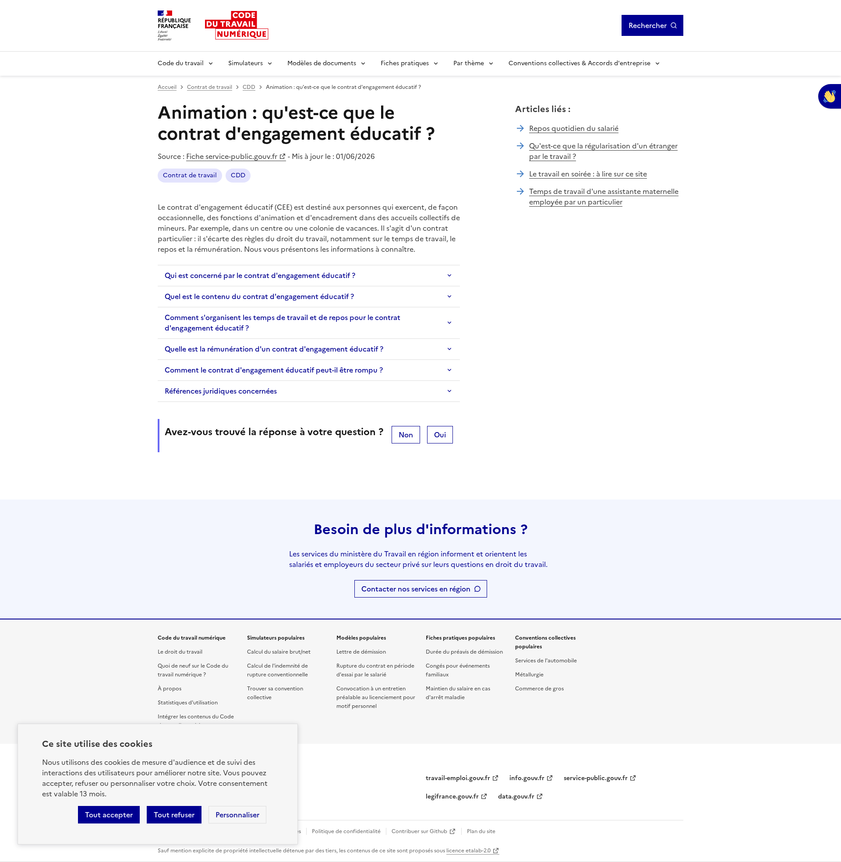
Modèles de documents (321, 63)
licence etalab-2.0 (468, 851)
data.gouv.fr (516, 796)
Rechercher (648, 25)
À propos (169, 689)
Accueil (167, 87)
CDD (249, 87)
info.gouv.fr (526, 778)
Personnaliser (237, 814)
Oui (440, 434)
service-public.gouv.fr (596, 778)
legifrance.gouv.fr (452, 796)
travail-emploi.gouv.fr (458, 778)
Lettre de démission (361, 652)
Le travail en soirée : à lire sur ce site (588, 174)
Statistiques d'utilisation (188, 703)
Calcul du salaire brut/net (279, 652)
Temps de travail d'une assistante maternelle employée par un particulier (603, 196)
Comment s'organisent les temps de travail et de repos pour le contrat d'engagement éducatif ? (282, 322)
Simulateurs (245, 63)
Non (406, 434)
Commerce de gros (539, 689)
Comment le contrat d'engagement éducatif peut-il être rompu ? (274, 370)
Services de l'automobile (546, 661)
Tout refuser (174, 814)
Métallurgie (529, 675)
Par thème (468, 63)
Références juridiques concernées (221, 391)
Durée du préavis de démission (464, 652)
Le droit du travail (180, 652)
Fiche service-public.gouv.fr (231, 156)
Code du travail (181, 63)
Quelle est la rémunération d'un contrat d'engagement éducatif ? (274, 349)
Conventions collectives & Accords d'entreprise (579, 63)
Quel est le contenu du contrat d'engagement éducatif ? (259, 296)
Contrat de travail (209, 87)
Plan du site (481, 831)
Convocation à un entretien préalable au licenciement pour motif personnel (375, 697)
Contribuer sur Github (419, 831)
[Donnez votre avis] (829, 96)
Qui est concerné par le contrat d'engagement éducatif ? (260, 275)
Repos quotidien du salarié (573, 128)
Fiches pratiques (405, 63)
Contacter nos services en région (415, 589)
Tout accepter (109, 814)
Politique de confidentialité (346, 831)
